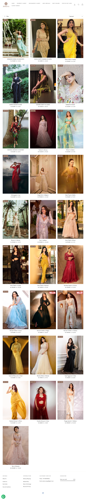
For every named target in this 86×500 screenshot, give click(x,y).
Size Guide (5, 484)
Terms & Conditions (7, 487)
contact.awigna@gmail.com (48, 481)
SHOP (13, 3)
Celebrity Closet (21, 3)
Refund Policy (26, 481)
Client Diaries (16, 5)
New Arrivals (46, 3)
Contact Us (5, 481)
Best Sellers (56, 3)
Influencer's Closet (34, 3)
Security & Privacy (27, 486)
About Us (4, 478)
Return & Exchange (27, 484)
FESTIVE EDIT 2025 (67, 3)
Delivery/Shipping (27, 478)
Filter (7, 16)
